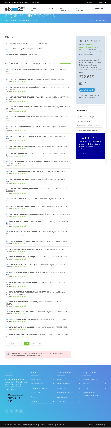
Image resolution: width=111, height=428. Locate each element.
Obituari (34, 20)
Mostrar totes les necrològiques (88, 130)
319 (7, 344)
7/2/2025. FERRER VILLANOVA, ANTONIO (24, 249)
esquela (90, 45)
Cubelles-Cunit (82, 117)
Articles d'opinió (36, 392)
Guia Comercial (79, 9)
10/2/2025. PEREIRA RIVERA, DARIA (22, 206)
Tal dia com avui (37, 384)
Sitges (92, 117)
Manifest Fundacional (90, 379)
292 (14, 344)
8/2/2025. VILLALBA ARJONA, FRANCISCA (24, 232)
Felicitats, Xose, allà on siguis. (21, 49)
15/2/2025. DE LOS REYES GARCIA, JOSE (23, 136)
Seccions (50, 8)
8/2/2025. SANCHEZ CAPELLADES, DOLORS (25, 222)
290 (27, 344)
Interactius (98, 8)
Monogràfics (61, 401)
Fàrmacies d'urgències (65, 393)
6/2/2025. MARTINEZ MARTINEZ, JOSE (23, 265)
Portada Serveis (33, 9)
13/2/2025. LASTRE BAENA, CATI (21, 154)
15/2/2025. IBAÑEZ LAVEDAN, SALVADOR (24, 126)
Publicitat (90, 425)
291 (20, 344)
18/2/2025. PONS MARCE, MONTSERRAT (24, 70)
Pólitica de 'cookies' (47, 425)
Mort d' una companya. (18, 54)
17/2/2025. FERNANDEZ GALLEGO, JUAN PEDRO (27, 97)
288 (39, 344)
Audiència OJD (101, 425)
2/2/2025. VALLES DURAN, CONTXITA (23, 335)
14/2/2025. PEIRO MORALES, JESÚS (22, 146)
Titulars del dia (36, 379)
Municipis (90, 2)
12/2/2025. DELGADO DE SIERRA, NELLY (23, 179)
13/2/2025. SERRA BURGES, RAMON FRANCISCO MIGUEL (30, 161)
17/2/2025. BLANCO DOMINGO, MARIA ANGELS (27, 107)
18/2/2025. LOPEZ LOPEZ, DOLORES (22, 79)
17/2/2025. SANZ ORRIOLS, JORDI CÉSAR (24, 87)
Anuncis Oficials (62, 388)
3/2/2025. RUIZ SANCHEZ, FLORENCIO (23, 302)
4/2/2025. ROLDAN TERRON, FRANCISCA (24, 272)
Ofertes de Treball (63, 384)
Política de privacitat (30, 425)
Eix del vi (34, 401)
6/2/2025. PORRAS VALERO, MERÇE (22, 257)
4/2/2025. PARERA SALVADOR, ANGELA (23, 282)
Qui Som (86, 384)
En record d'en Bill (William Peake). (23, 43)
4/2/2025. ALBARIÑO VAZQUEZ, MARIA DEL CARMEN (29, 292)
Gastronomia (35, 397)
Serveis (13, 20)
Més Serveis (63, 9)
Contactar (35, 2)
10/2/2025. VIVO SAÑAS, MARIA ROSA (23, 214)
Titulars (99, 2)
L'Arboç (98, 126)
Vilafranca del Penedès (85, 126)
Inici (6, 20)
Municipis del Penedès (39, 388)
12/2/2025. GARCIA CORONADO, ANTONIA (25, 171)
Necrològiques (24, 20)
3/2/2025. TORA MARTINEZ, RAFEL (22, 312)
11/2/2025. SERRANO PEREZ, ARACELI (23, 199)
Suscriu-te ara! (86, 153)
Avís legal (60, 425)
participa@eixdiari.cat (90, 395)
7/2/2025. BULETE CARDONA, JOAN (22, 241)
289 (33, 344)
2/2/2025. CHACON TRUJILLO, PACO (22, 319)
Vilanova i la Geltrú (19, 74)
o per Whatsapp (86, 90)
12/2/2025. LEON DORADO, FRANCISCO (23, 189)
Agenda (59, 379)
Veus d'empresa (62, 397)
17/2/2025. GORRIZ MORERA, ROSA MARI (24, 117)
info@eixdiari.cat (89, 393)
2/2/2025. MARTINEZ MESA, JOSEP (22, 327)
